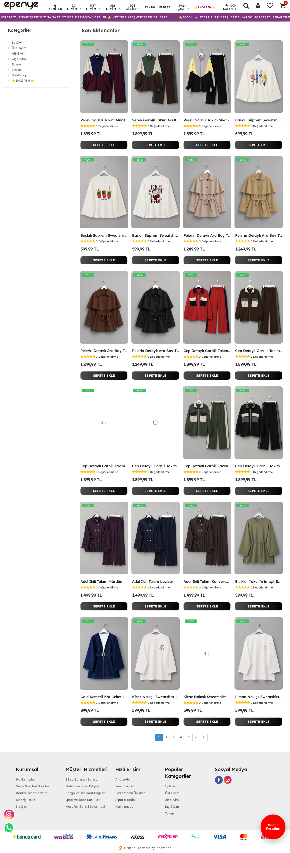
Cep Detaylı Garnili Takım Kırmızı (207, 350)
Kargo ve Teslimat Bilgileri (85, 793)
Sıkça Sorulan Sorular (32, 786)
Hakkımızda (25, 779)
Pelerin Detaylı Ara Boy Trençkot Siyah (155, 350)
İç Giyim (72, 7)
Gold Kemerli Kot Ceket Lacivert (104, 696)
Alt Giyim (111, 7)
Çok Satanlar (231, 7)
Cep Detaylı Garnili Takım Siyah (258, 466)
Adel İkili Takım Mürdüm (101, 581)
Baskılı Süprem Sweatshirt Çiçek (258, 120)
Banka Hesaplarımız (31, 793)
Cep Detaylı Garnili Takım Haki (207, 466)
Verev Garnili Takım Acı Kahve (155, 120)
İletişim (21, 807)
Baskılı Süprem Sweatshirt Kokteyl (104, 235)
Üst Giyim (91, 7)
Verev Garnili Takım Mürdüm (104, 120)
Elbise (164, 7)
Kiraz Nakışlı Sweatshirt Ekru (155, 696)
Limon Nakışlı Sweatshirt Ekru (258, 696)
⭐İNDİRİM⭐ (204, 7)
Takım (150, 7)
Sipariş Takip (125, 800)
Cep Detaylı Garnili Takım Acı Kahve (258, 350)
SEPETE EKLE (104, 145)
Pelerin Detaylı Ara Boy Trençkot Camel (258, 235)
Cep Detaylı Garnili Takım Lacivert (155, 466)
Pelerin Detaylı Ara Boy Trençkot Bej (207, 235)
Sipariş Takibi (26, 800)
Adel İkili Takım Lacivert (153, 581)
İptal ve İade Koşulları (82, 800)
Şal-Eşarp (181, 7)
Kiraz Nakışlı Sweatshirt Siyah (207, 696)
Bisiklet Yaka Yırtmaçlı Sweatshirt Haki (258, 581)
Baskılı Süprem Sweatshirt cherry (155, 235)
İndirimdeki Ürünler (130, 793)
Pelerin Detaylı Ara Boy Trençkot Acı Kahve (104, 350)
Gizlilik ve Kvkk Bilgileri (82, 786)
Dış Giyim (131, 7)
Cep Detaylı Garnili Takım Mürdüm (104, 466)
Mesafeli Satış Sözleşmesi (85, 807)
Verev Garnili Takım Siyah (206, 120)
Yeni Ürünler (124, 786)
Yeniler (55, 9)
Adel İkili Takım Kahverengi (207, 581)
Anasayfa (122, 779)
